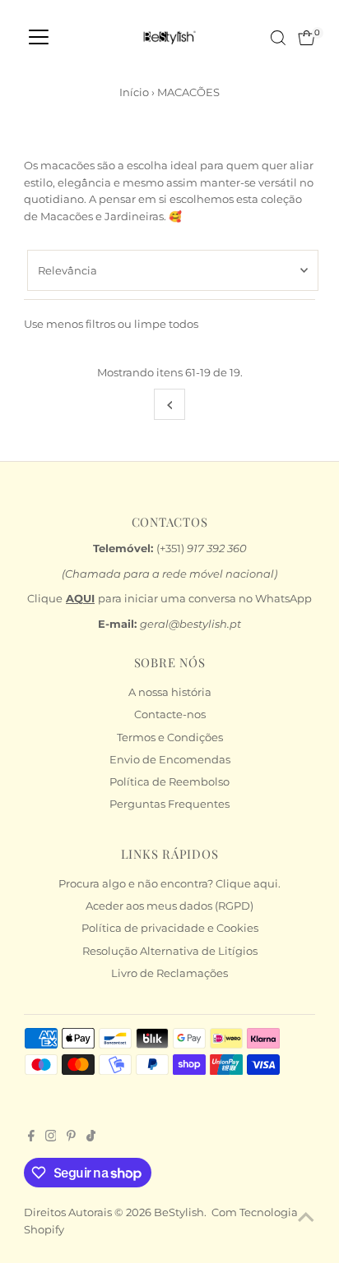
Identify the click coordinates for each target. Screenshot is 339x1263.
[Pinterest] (71, 1138)
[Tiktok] (91, 1138)
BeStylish (179, 1212)
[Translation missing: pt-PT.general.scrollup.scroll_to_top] (306, 1217)
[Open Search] (278, 37)
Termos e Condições (170, 737)
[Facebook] (31, 1138)
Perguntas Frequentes (169, 804)
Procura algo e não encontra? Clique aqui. (169, 884)
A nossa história (169, 692)
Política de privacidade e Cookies (169, 928)
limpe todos (166, 324)
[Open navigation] (38, 37)
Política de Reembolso (169, 782)
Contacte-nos (170, 714)
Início (134, 92)
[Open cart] (306, 37)
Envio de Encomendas (169, 760)
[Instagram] (51, 1138)
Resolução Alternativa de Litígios (170, 951)
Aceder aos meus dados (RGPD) (169, 906)
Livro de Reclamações (169, 973)
